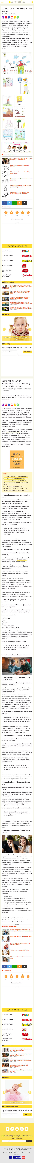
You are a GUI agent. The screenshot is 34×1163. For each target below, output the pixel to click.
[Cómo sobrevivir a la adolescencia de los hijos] (5, 959)
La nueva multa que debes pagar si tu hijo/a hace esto (21, 1070)
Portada (6, 1148)
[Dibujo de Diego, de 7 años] (8, 100)
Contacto (15, 1149)
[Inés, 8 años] (8, 112)
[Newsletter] (19, 203)
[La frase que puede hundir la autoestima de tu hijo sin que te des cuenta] (5, 1055)
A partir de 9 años (7, 265)
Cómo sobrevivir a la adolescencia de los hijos (20, 957)
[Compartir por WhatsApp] (17, 17)
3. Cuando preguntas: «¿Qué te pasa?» (15, 480)
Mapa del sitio (9, 1149)
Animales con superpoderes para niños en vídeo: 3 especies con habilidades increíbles (21, 307)
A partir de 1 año (7, 251)
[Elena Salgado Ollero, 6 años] (8, 134)
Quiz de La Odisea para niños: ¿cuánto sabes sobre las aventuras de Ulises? (19, 298)
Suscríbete (27, 352)
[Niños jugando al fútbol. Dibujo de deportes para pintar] (5, 181)
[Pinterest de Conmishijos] (6, 17)
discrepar (27, 801)
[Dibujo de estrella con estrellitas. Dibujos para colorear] (5, 174)
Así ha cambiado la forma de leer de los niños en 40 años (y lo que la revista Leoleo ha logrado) (21, 286)
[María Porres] (8, 81)
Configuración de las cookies (17, 1151)
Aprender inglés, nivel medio (7, 275)
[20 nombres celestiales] (17, 1092)
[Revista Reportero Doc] (27, 265)
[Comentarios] (24, 203)
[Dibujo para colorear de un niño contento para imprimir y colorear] (5, 187)
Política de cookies (23, 1149)
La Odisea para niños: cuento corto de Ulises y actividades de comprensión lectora (21, 303)
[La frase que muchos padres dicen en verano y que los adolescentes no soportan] (5, 932)
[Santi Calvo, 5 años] (19, 100)
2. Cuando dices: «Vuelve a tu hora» (14, 478)
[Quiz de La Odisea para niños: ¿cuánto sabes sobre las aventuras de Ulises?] (5, 298)
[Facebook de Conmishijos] (9, 17)
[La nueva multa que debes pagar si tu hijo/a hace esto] (5, 1071)
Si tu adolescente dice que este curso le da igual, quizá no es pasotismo (20, 1049)
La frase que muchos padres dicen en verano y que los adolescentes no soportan (21, 930)
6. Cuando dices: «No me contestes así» (15, 488)
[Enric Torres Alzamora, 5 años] (19, 112)
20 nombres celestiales (17, 1102)
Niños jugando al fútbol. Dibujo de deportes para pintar (21, 179)
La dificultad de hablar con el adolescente (20, 936)
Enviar (29, 1141)
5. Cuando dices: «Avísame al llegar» (14, 486)
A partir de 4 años (7, 255)
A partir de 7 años (7, 260)
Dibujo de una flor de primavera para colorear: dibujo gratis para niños (19, 193)
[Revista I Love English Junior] (27, 270)
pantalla (26, 704)
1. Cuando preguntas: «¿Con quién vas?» (16, 476)
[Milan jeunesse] (23, 1157)
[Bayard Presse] (15, 1157)
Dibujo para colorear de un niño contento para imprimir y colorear (20, 186)
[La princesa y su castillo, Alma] (8, 123)
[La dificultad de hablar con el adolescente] (5, 938)
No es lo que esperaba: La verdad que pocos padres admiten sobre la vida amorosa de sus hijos (19, 1065)
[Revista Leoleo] (27, 261)
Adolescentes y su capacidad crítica (19, 950)
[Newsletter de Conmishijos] (14, 17)
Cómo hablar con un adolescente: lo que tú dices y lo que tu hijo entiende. (21, 159)
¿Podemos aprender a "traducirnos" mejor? (16, 490)
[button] (4, 329)
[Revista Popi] (27, 251)
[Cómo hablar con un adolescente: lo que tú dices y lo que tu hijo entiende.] (5, 160)
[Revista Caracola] (27, 256)
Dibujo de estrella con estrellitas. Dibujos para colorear (20, 172)
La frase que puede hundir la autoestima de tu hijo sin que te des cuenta (21, 1054)
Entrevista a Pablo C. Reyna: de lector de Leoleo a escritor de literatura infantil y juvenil (20, 292)
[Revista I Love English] (27, 275)
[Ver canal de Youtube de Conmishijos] (11, 17)
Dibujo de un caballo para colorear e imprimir (19, 165)
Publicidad (17, 1148)
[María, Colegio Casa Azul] (25, 88)
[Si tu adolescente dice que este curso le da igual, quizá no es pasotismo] (5, 1050)
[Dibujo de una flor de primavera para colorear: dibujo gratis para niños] (5, 194)
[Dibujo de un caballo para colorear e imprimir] (5, 167)
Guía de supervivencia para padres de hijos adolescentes (20, 944)
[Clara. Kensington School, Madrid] (19, 123)
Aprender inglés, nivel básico (7, 270)
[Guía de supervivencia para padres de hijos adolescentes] (5, 945)
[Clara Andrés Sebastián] (19, 134)
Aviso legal (11, 1148)
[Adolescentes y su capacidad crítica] (5, 952)
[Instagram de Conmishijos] (3, 17)
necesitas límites (21, 559)
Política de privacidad (26, 1148)
